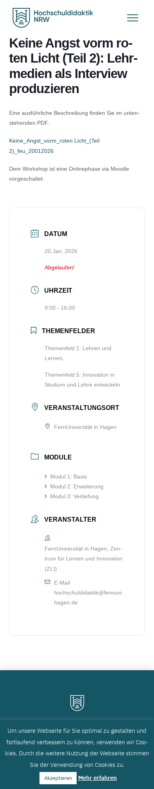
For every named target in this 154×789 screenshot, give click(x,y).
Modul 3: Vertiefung (74, 496)
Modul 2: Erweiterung (76, 486)
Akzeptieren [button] (58, 778)
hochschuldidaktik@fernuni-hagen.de (88, 597)
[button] (132, 18)
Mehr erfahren (97, 777)
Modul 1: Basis (68, 476)
